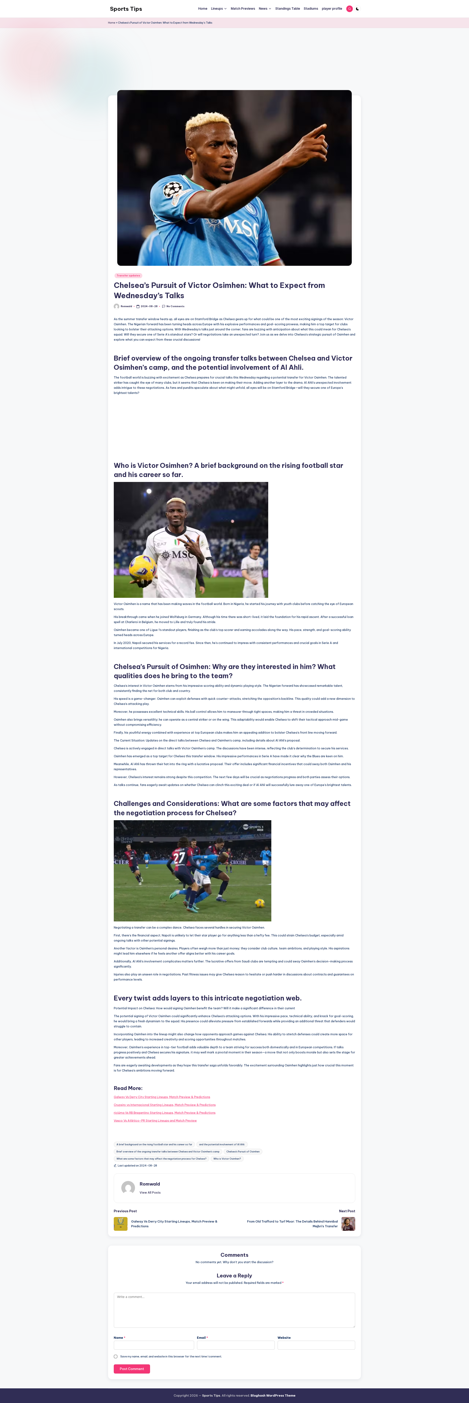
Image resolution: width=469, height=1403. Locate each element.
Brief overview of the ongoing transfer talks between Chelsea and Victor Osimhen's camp (168, 1151)
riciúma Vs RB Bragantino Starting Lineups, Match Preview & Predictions (164, 1113)
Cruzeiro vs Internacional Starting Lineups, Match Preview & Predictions (165, 1105)
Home (111, 22)
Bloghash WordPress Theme (273, 1395)
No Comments (175, 306)
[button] (150, 1192)
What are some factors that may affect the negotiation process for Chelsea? (161, 1158)
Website (284, 1338)
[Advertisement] (234, 68)
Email (202, 1338)
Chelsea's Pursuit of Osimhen (243, 1151)
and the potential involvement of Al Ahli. (222, 1144)
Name (119, 1338)
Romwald (150, 1184)
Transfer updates (128, 275)
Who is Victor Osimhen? (227, 1158)
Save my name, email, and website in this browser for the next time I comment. (171, 1356)
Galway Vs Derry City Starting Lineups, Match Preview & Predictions (162, 1097)
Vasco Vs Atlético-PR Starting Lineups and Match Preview (155, 1120)
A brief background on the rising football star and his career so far (154, 1144)
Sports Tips (126, 8)
